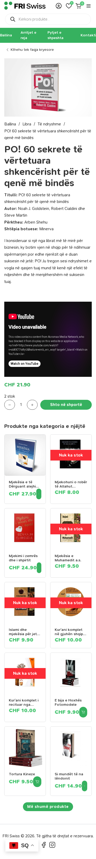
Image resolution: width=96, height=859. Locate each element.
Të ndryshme (49, 124)
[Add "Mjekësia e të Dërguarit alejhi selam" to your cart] (38, 494)
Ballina (6, 35)
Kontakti (88, 35)
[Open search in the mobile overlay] (48, 19)
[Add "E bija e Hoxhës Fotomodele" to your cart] (83, 712)
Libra (26, 124)
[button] (69, 6)
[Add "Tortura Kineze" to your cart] (37, 782)
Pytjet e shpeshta (55, 35)
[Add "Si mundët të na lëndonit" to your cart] (84, 786)
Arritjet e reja (28, 35)
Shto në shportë (66, 404)
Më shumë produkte (48, 806)
